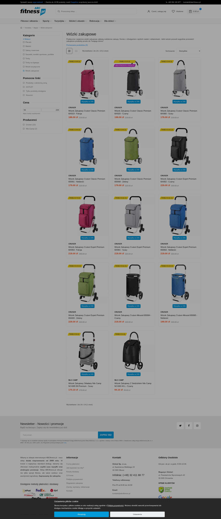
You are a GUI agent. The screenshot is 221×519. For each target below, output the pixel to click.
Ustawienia (137, 514)
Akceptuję (82, 514)
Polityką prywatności (115, 505)
